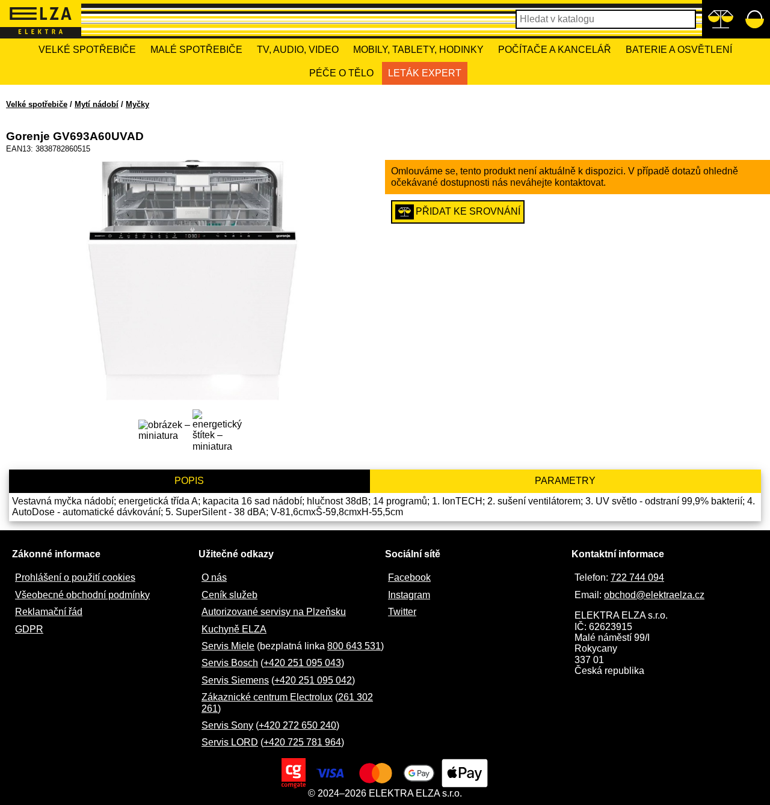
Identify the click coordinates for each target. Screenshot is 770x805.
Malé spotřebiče (196, 49)
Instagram (409, 595)
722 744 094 (637, 577)
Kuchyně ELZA (234, 629)
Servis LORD (230, 742)
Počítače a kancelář (554, 49)
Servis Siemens (235, 680)
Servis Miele (228, 646)
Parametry (565, 481)
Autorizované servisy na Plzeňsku (274, 612)
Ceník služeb (229, 595)
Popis (189, 481)
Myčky (137, 104)
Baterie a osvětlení (679, 49)
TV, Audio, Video (298, 49)
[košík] (754, 19)
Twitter (402, 612)
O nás (214, 577)
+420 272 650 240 (297, 725)
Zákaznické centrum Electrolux (267, 697)
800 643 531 (354, 646)
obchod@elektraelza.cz (654, 595)
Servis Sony (227, 725)
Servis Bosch (230, 663)
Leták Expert (424, 73)
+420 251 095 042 (313, 680)
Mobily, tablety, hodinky (418, 49)
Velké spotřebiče (87, 49)
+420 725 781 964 (302, 742)
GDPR (29, 629)
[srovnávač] (720, 19)
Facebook (409, 577)
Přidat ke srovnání (468, 211)
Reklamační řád (48, 612)
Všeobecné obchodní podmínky (82, 595)
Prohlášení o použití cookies (75, 577)
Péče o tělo (341, 73)
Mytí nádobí (97, 104)
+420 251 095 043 (302, 663)
